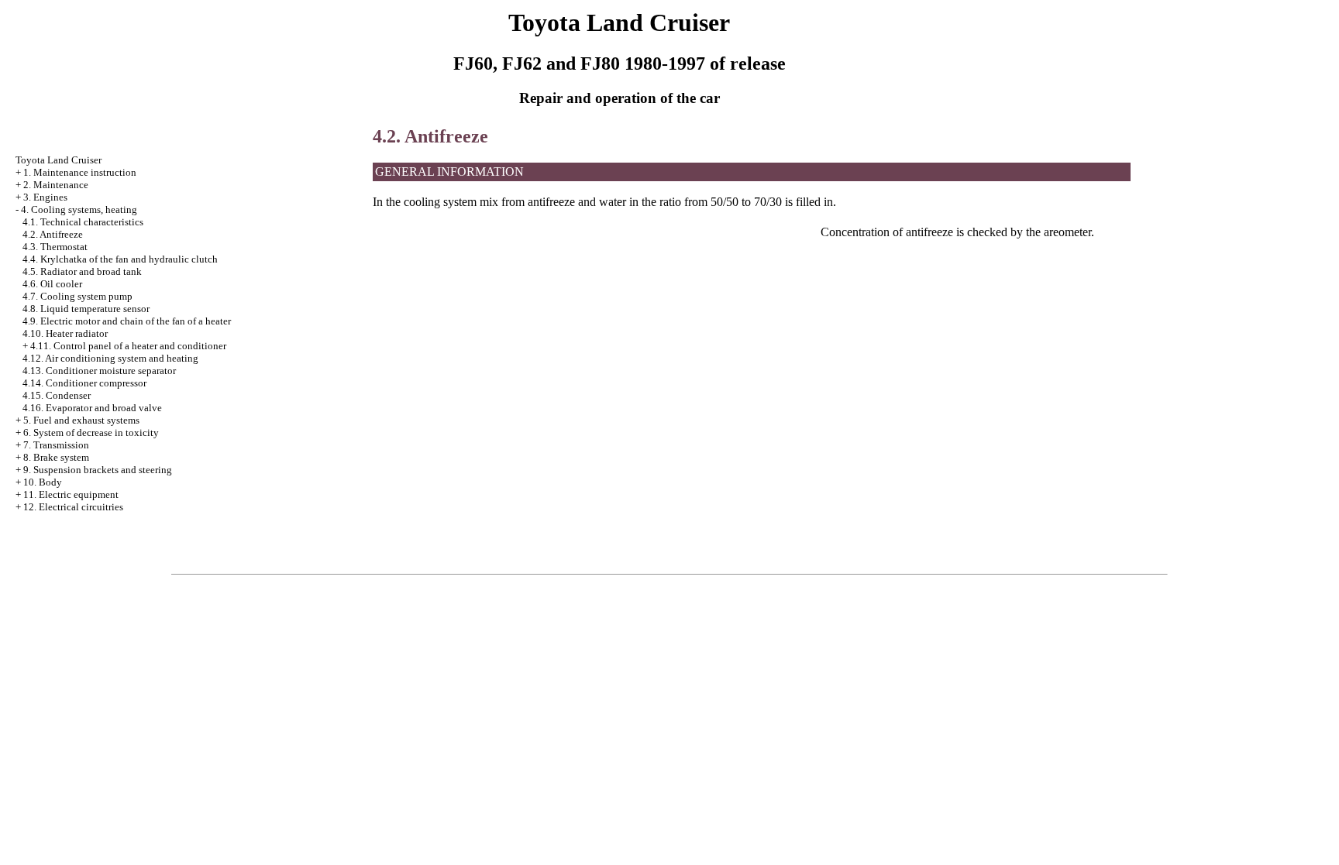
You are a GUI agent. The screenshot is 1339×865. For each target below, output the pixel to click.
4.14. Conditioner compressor (84, 383)
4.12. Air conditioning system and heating (110, 358)
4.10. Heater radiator (65, 333)
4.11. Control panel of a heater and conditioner (128, 346)
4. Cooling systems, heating (79, 209)
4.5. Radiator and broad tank (82, 271)
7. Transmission (56, 445)
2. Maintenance (55, 185)
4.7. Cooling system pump (77, 296)
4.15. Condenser (56, 395)
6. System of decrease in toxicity (91, 432)
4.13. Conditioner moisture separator (99, 370)
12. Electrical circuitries (73, 507)
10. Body (42, 482)
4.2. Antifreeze (52, 234)
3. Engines (45, 197)
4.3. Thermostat (55, 246)
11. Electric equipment (71, 494)
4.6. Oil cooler (52, 284)
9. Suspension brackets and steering (97, 469)
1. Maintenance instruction (79, 172)
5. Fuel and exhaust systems (81, 420)
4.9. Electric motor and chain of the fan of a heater (126, 321)
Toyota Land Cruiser (58, 160)
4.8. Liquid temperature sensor (86, 308)
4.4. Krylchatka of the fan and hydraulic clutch (120, 259)
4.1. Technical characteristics (82, 222)
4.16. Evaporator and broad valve (92, 408)
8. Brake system (56, 457)
